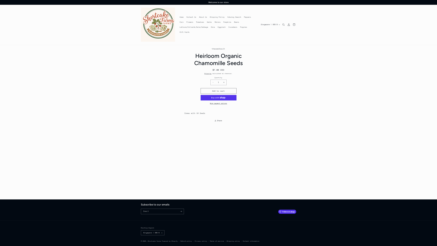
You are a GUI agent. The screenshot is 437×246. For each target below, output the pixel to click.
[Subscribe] (181, 211)
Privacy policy (201, 241)
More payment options (218, 103)
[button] (283, 24)
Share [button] (219, 121)
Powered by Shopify (170, 241)
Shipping (207, 73)
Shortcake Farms (154, 241)
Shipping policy (233, 241)
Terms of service (217, 241)
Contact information (251, 241)
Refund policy (186, 241)
